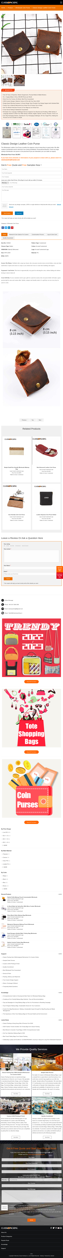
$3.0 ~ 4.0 (6, 842)
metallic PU (6, 864)
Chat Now (19, 213)
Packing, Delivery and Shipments (11, 976)
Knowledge (4, 1244)
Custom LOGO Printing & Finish (11, 963)
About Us (3, 1232)
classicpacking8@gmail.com (10, 159)
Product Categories (6, 1236)
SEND (31, 1220)
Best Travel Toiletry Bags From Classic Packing (15, 1036)
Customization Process (38, 234)
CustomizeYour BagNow (59, 575)
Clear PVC (6, 860)
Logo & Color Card (52, 234)
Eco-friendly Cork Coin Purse (17, 514)
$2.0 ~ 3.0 (6, 839)
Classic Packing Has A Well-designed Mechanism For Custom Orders (21, 957)
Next (40, 420)
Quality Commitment (8, 967)
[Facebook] (51, 1228)
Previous (24, 420)
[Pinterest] (56, 1228)
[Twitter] (53, 1228)
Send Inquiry (7, 213)
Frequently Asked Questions (10, 986)
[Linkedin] (61, 1228)
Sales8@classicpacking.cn (15, 613)
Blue (5, 882)
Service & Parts (7, 973)
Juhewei (52, 1255)
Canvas (6, 857)
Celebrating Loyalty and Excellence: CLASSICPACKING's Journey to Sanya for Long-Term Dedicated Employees (32, 1039)
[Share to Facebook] (3, 227)
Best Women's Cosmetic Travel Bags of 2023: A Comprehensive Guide (21, 1030)
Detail (4, 234)
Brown (5, 885)
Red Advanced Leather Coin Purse (46, 467)
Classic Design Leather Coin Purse (43, 8)
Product (10, 8)
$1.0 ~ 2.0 (6, 835)
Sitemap (42, 1255)
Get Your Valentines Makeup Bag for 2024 (14, 1033)
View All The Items (31, 681)
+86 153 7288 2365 (14, 604)
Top (33, 420)
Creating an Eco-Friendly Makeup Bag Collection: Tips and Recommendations (23, 999)
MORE (5, 845)
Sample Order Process (9, 960)
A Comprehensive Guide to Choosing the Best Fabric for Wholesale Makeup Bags (24, 996)
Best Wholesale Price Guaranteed (12, 970)
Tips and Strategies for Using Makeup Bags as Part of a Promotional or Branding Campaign (26, 1002)
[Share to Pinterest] (12, 227)
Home (3, 8)
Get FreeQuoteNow (60, 569)
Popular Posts (5, 1240)
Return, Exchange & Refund (10, 983)
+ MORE (60, 894)
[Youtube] (58, 1228)
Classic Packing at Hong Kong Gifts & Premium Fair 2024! (18, 1023)
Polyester (6, 854)
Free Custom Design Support (10, 980)
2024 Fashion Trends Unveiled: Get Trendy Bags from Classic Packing (21, 1026)
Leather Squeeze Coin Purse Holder (46, 514)
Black (5, 879)
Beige (5, 875)
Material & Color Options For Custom (18, 234)
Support (3, 1248)
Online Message (9, 600)
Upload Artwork (4, 205)
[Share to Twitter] (6, 227)
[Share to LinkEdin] (9, 227)
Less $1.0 (6, 832)
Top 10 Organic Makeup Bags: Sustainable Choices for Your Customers (21, 1005)
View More (15, 1093)
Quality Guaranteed (8, 238)
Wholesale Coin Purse (22, 8)
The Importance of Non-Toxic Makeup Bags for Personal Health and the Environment (25, 1014)
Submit (8, 578)
